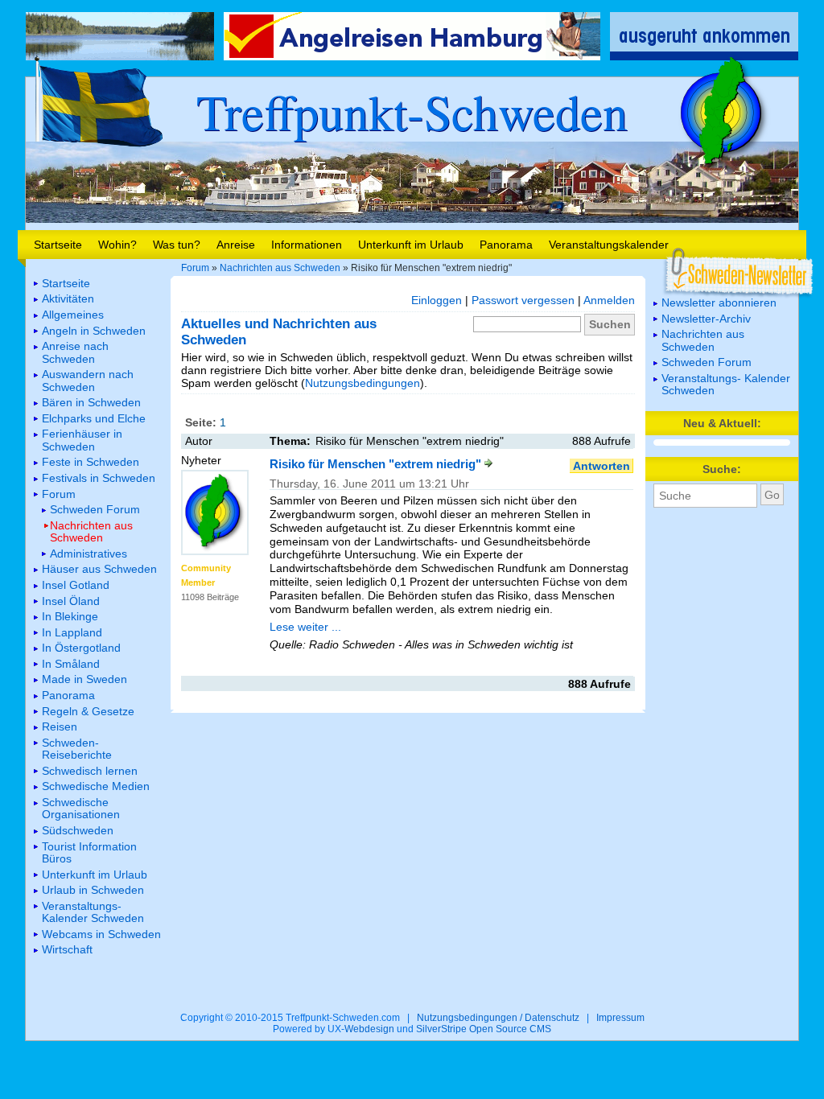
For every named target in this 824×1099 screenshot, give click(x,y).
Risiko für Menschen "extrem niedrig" (377, 464)
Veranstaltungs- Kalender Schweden (725, 384)
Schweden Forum (706, 362)
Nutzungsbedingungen (362, 383)
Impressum (620, 1018)
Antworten (601, 465)
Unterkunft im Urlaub (411, 244)
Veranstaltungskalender (609, 244)
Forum (195, 268)
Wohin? (117, 244)
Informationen (306, 244)
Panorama (506, 244)
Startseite (58, 244)
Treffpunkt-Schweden (412, 111)
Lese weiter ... (305, 626)
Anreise (235, 244)
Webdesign (369, 1029)
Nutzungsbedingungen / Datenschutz (498, 1018)
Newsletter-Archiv (706, 318)
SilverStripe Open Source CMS (483, 1029)
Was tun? (176, 244)
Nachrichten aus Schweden (280, 268)
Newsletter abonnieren (719, 302)
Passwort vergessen (523, 300)
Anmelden (609, 300)
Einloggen (436, 300)
